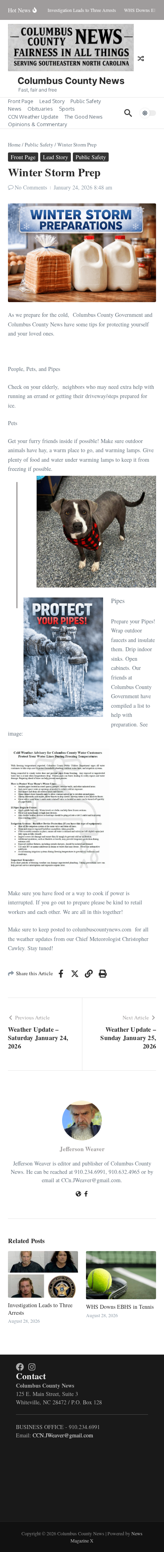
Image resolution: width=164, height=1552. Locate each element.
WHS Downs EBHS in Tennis (120, 1306)
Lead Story (51, 101)
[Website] (78, 1194)
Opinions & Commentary (37, 124)
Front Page (20, 101)
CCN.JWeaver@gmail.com (63, 1435)
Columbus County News (71, 80)
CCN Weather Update (33, 116)
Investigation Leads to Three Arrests (40, 1308)
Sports (67, 108)
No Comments (31, 187)
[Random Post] (141, 58)
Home (14, 144)
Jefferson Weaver (82, 1148)
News (14, 108)
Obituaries (40, 108)
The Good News (83, 116)
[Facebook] (86, 1194)
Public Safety (85, 101)
